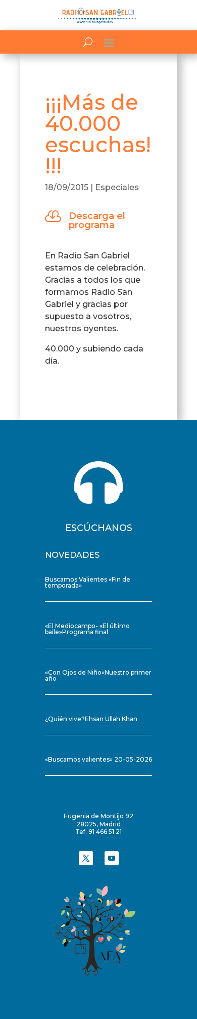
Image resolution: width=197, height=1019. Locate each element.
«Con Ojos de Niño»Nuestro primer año (98, 675)
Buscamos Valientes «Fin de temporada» (87, 582)
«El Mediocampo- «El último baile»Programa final (87, 629)
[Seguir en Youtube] (112, 858)
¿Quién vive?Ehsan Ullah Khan (91, 719)
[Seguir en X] (86, 858)
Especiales (117, 187)
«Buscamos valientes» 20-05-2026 (98, 759)
